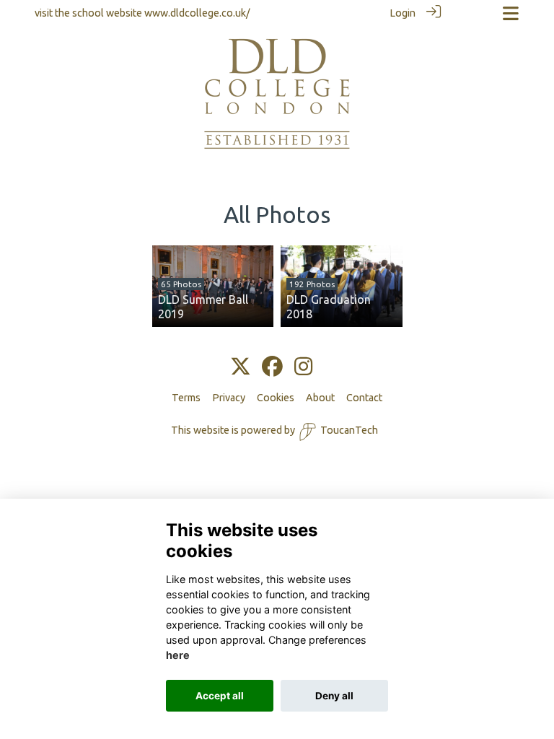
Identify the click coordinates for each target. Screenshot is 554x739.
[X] (240, 367)
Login (403, 13)
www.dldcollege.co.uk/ (197, 13)
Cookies (275, 397)
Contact (364, 397)
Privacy (228, 397)
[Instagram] (303, 367)
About (320, 397)
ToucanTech (349, 430)
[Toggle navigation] (510, 13)
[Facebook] (272, 367)
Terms (186, 397)
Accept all (219, 695)
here (178, 655)
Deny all (334, 695)
